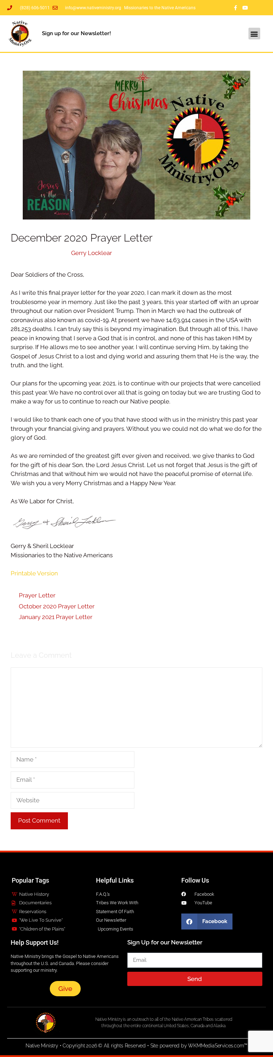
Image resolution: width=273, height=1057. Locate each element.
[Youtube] (245, 8)
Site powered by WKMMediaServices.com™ (199, 1045)
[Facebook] (235, 8)
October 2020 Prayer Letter (57, 606)
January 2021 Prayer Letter (55, 616)
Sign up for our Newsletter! (76, 33)
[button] (254, 33)
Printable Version (34, 573)
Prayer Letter (37, 595)
